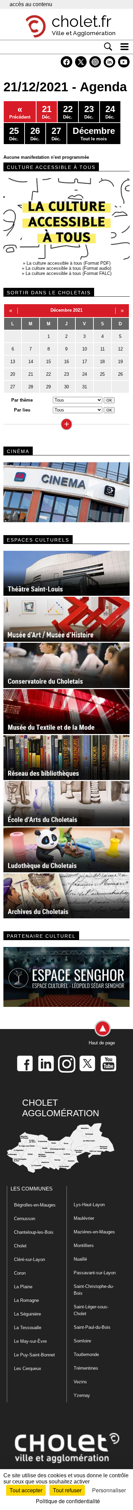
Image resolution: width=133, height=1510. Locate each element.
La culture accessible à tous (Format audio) (68, 268)
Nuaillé (80, 1259)
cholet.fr (81, 21)
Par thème (22, 400)
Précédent (19, 112)
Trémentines (86, 1368)
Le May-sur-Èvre (30, 1341)
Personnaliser (109, 1490)
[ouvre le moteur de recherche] (108, 46)
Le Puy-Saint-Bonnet (34, 1354)
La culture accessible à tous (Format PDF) (68, 263)
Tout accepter (26, 1490)
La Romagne (26, 1300)
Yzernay (82, 1395)
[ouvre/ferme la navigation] (124, 46)
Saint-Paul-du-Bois (92, 1327)
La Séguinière (27, 1314)
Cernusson (24, 1218)
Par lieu (22, 409)
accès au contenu (31, 4)
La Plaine (23, 1286)
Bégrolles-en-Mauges (35, 1205)
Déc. (46, 112)
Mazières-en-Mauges (94, 1231)
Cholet (20, 1245)
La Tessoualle (27, 1327)
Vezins (80, 1381)
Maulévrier (84, 1218)
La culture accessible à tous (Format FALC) (69, 273)
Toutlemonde (86, 1354)
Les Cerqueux (27, 1368)
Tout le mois (94, 133)
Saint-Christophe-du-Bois (94, 1290)
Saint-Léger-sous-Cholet (91, 1310)
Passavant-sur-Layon (95, 1272)
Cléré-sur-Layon (29, 1259)
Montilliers (84, 1245)
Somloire (82, 1340)
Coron (20, 1273)
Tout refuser (67, 1490)
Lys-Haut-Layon (89, 1204)
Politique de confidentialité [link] (68, 1501)
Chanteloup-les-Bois (34, 1232)
